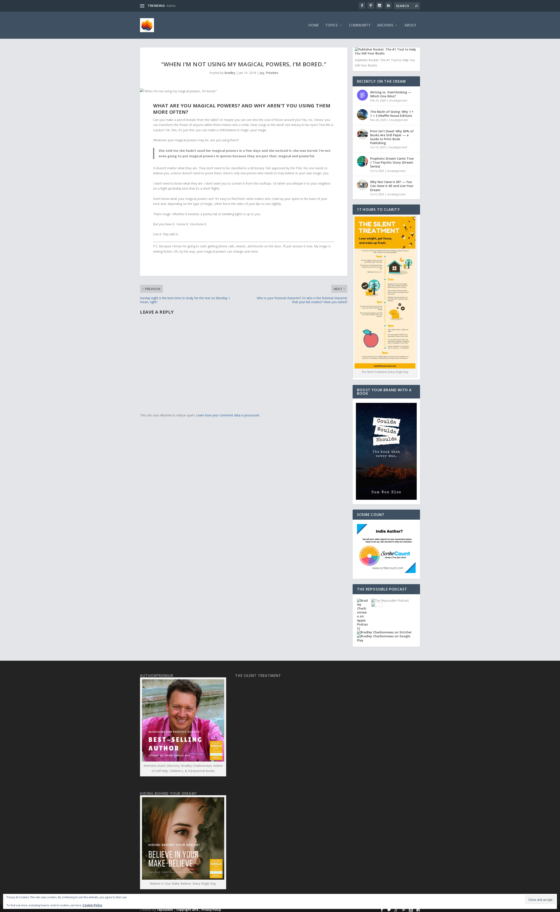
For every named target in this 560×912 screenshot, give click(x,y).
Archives (385, 25)
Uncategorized (398, 100)
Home (313, 25)
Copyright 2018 (187, 910)
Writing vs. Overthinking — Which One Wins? (390, 94)
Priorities (272, 73)
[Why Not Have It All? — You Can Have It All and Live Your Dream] (362, 184)
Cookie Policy (92, 905)
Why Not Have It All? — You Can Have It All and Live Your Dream (391, 186)
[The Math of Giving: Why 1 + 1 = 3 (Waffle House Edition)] (362, 114)
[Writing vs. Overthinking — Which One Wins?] (362, 95)
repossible (165, 910)
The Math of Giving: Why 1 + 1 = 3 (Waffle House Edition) (392, 114)
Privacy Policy (211, 910)
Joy (262, 73)
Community (360, 25)
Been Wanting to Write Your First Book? (195, 5)
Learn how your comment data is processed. (228, 415)
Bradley (229, 73)
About (410, 25)
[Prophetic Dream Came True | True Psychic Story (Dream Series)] (362, 161)
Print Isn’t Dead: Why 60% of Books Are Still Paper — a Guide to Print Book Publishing (392, 137)
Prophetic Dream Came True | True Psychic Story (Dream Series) (392, 162)
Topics (331, 25)
